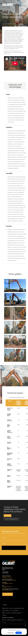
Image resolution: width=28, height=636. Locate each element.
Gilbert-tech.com (5, 608)
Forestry (11, 619)
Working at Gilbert (17, 608)
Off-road (21, 619)
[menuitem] (5, 604)
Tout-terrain (8, 612)
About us (11, 608)
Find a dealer (7, 515)
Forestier (3, 612)
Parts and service (5, 610)
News (23, 608)
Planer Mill (16, 619)
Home (3, 23)
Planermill (4, 615)
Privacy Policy (15, 610)
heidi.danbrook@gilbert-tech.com (9, 580)
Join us (11, 610)
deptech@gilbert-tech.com (7, 589)
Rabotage (14, 612)
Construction (8, 23)
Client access (7, 594)
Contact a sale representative (11, 519)
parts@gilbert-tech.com (7, 586)
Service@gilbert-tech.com (7, 583)
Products (14, 23)
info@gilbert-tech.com (6, 577)
